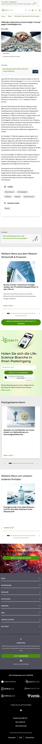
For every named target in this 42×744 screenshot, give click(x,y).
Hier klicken (21, 378)
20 (25, 315)
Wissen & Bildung (7, 619)
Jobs (3, 612)
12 (30, 313)
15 (16, 315)
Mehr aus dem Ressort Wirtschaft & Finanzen (20, 322)
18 (21, 315)
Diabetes (20, 99)
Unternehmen (6, 585)
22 (27, 537)
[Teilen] (29, 10)
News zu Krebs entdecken (21, 558)
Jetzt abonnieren (21, 656)
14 (34, 313)
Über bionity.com (21, 726)
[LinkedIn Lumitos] (21, 710)
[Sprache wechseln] (32, 10)
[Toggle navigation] (39, 10)
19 (23, 315)
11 (28, 313)
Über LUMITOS (20, 722)
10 (26, 313)
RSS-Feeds (5, 626)
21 (25, 537)
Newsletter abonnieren (18, 373)
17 (20, 315)
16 (18, 315)
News (3, 578)
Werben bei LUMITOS (20, 718)
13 (32, 313)
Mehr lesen (5, 390)
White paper (5, 599)
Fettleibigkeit (27, 81)
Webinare (4, 606)
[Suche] (26, 10)
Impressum (12, 737)
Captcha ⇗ (29, 380)
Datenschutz (29, 737)
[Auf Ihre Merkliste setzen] (35, 10)
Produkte (4, 592)
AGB (20, 737)
